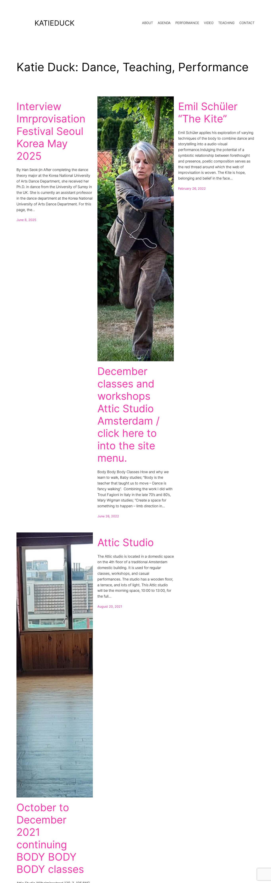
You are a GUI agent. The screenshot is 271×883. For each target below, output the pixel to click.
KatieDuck (54, 23)
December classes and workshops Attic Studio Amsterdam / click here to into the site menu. (128, 414)
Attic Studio (125, 542)
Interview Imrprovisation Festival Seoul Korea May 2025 (50, 131)
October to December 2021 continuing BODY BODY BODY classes (50, 838)
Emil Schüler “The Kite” (207, 112)
